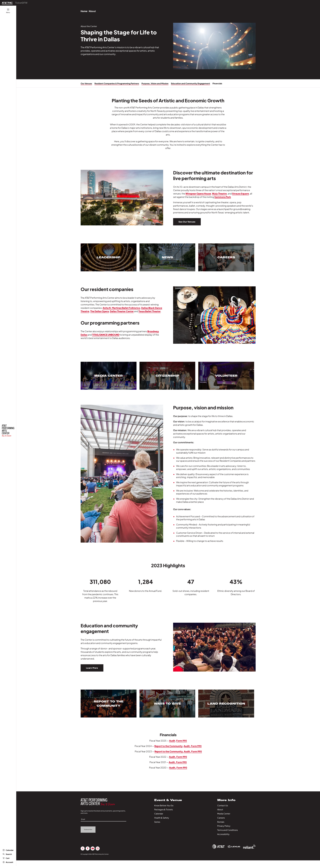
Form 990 (181, 740)
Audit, (187, 746)
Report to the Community (168, 746)
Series (157, 822)
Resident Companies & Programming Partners (116, 83)
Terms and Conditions (227, 830)
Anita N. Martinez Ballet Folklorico (121, 307)
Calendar (10, 850)
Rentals (220, 822)
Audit (172, 740)
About (220, 809)
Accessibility (223, 834)
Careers (221, 817)
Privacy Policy (223, 826)
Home (84, 11)
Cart (8, 858)
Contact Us (222, 805)
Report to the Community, (169, 751)
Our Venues (86, 83)
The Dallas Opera (99, 311)
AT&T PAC (7, 2)
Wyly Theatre (219, 193)
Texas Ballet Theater (149, 311)
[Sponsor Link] (218, 846)
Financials (217, 83)
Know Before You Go (163, 805)
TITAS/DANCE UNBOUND (105, 334)
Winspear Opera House (198, 193)
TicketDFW (21, 2)
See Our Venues (186, 221)
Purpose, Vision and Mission (155, 83)
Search (9, 854)
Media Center (223, 813)
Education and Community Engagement (190, 83)
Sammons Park (222, 196)
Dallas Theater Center (122, 311)
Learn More (92, 668)
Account (9, 862)
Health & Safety (161, 817)
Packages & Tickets (163, 809)
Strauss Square (240, 193)
